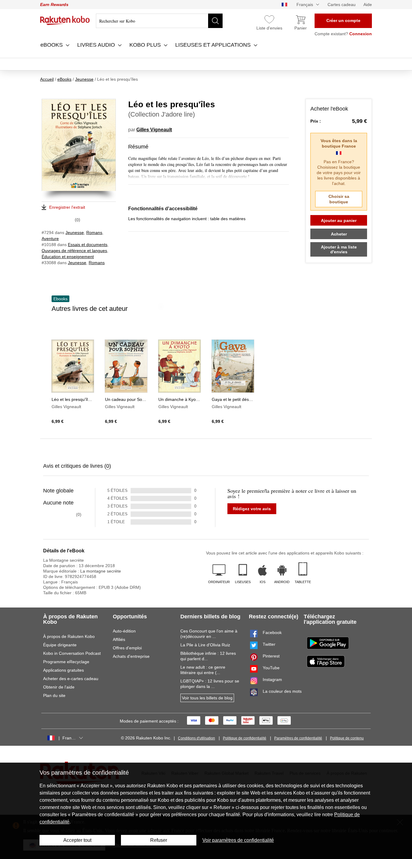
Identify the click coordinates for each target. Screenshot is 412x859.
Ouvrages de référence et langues (74, 250)
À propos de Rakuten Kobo (69, 636)
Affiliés (119, 639)
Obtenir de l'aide (58, 687)
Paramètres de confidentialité (298, 738)
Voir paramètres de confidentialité (238, 840)
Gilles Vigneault (154, 129)
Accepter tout (77, 840)
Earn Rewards (54, 4)
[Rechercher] (215, 21)
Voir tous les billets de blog (207, 697)
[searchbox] (159, 21)
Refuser (158, 840)
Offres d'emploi (127, 647)
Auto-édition (124, 631)
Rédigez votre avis (252, 508)
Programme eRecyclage (66, 661)
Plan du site (54, 695)
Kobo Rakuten (65, 20)
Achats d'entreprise (131, 656)
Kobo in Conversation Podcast (72, 653)
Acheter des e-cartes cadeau (70, 678)
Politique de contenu (347, 738)
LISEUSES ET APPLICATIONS (213, 45)
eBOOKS (52, 45)
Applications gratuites (63, 670)
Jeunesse (74, 232)
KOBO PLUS (145, 45)
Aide (367, 4)
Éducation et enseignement (68, 256)
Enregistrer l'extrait (67, 207)
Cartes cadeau (342, 4)
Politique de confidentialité (244, 738)
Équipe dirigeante (60, 644)
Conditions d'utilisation (196, 738)
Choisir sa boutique (338, 199)
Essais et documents (87, 244)
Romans (94, 232)
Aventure (50, 238)
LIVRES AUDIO (96, 45)
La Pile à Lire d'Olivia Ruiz (205, 644)
